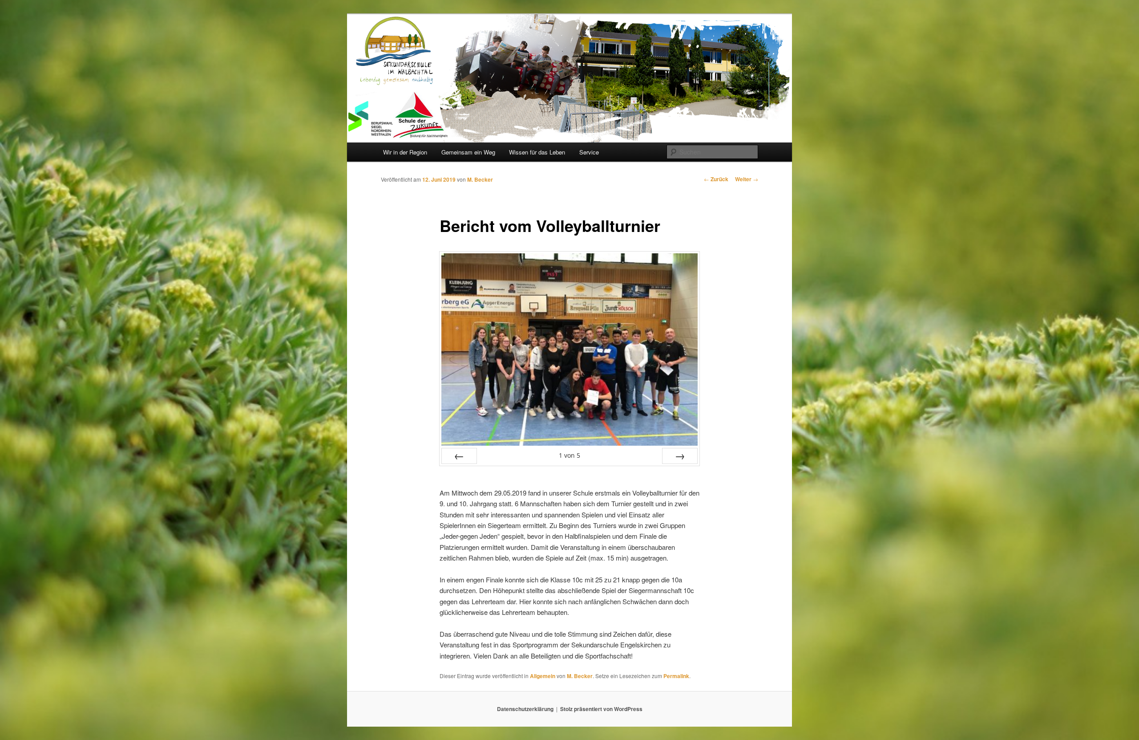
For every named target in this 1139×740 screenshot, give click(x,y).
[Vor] (680, 456)
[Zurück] (459, 456)
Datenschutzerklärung (525, 709)
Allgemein (542, 676)
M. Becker (480, 179)
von (569, 455)
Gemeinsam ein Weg (468, 152)
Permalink (676, 676)
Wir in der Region (405, 152)
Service (589, 152)
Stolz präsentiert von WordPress (601, 709)
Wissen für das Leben (537, 152)
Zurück (716, 179)
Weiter (746, 179)
